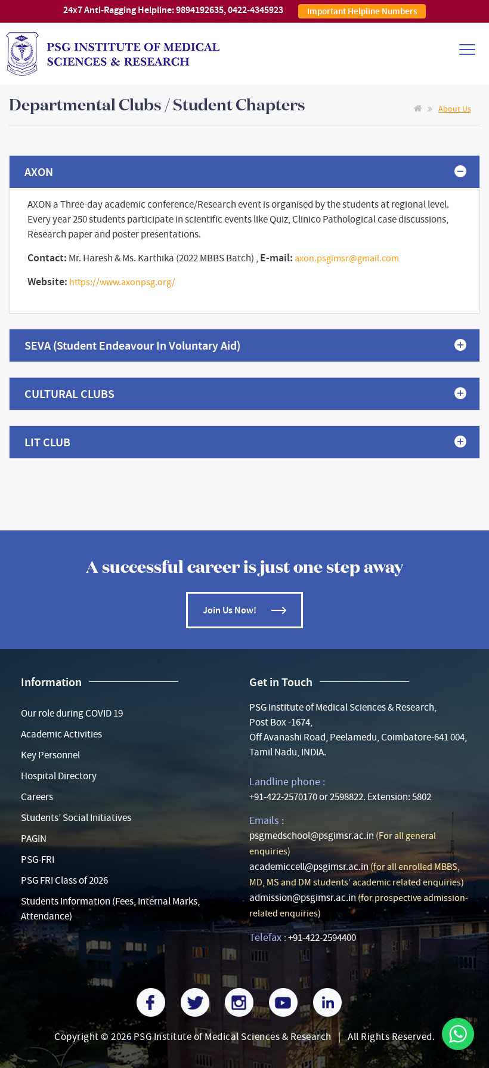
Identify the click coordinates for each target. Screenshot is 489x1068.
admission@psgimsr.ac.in (302, 897)
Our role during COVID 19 (72, 713)
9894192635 (200, 10)
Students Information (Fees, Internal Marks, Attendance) (110, 908)
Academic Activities (61, 734)
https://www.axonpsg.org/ (122, 282)
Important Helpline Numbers (362, 11)
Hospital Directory (59, 776)
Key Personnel (50, 755)
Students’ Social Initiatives (76, 817)
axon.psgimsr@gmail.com (347, 258)
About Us (454, 108)
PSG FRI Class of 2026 (64, 880)
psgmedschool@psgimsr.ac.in (311, 835)
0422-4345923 (255, 10)
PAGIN (34, 838)
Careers (37, 797)
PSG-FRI (37, 859)
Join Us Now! (229, 610)
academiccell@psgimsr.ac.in (309, 866)
